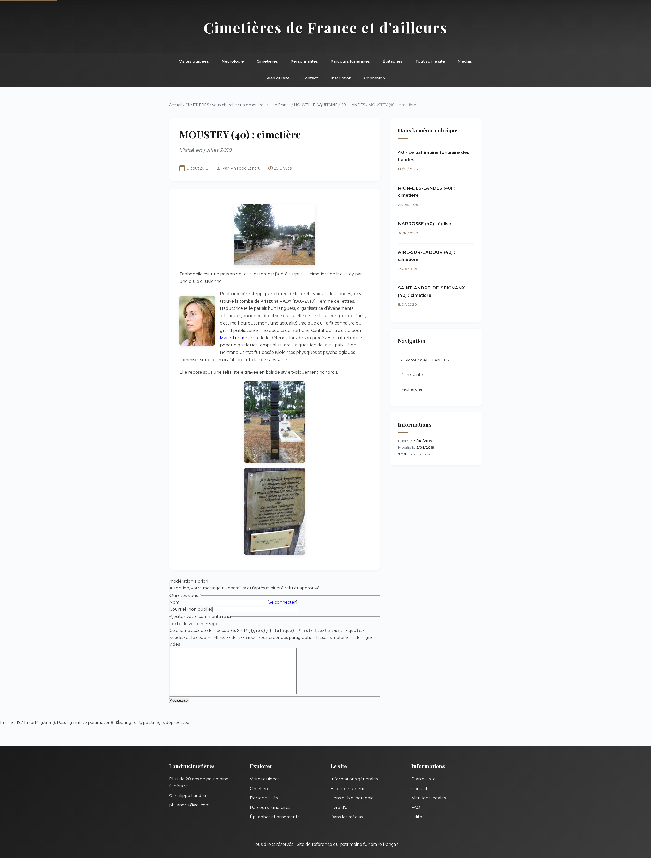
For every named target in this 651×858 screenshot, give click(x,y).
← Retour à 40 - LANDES (425, 360)
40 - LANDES (353, 105)
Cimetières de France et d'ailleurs (326, 27)
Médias (465, 61)
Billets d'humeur (348, 788)
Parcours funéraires (350, 61)
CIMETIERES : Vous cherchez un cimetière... (225, 105)
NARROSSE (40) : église (424, 223)
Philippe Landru (245, 168)
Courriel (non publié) (191, 609)
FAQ (415, 807)
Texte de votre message (194, 623)
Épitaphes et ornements (274, 816)
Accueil (175, 105)
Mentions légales (428, 798)
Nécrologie (232, 61)
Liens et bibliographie (352, 798)
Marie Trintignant (237, 337)
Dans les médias (347, 816)
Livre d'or (340, 807)
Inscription (341, 78)
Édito (416, 816)
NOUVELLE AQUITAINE (316, 105)
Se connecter (282, 602)
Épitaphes (393, 61)
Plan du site (278, 78)
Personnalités (304, 61)
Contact (310, 78)
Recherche (411, 389)
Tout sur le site (430, 61)
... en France (280, 105)
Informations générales (354, 779)
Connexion (374, 78)
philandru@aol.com (189, 805)
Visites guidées (194, 61)
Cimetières (267, 61)
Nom (175, 602)
